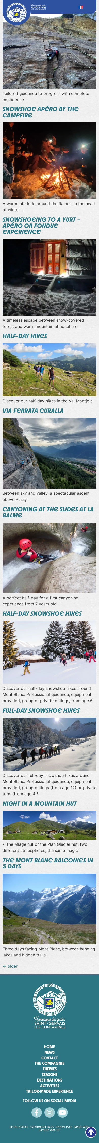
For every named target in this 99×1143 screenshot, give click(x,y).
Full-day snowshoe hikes (41, 710)
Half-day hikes (25, 336)
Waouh (55, 1130)
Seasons (49, 1074)
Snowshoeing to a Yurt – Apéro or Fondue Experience (41, 225)
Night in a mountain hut (40, 803)
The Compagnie (49, 1063)
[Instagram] (49, 1112)
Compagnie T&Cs (42, 1127)
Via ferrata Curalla (33, 410)
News (49, 1052)
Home (49, 1046)
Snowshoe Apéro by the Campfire (40, 112)
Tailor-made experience (49, 1091)
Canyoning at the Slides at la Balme (48, 512)
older (10, 966)
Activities (49, 1085)
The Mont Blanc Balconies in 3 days (48, 863)
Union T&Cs (64, 1127)
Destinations (49, 1080)
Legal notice (19, 1127)
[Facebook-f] (36, 1112)
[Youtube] (62, 1112)
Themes (50, 1068)
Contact (49, 1057)
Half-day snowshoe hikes (42, 613)
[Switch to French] (81, 6)
